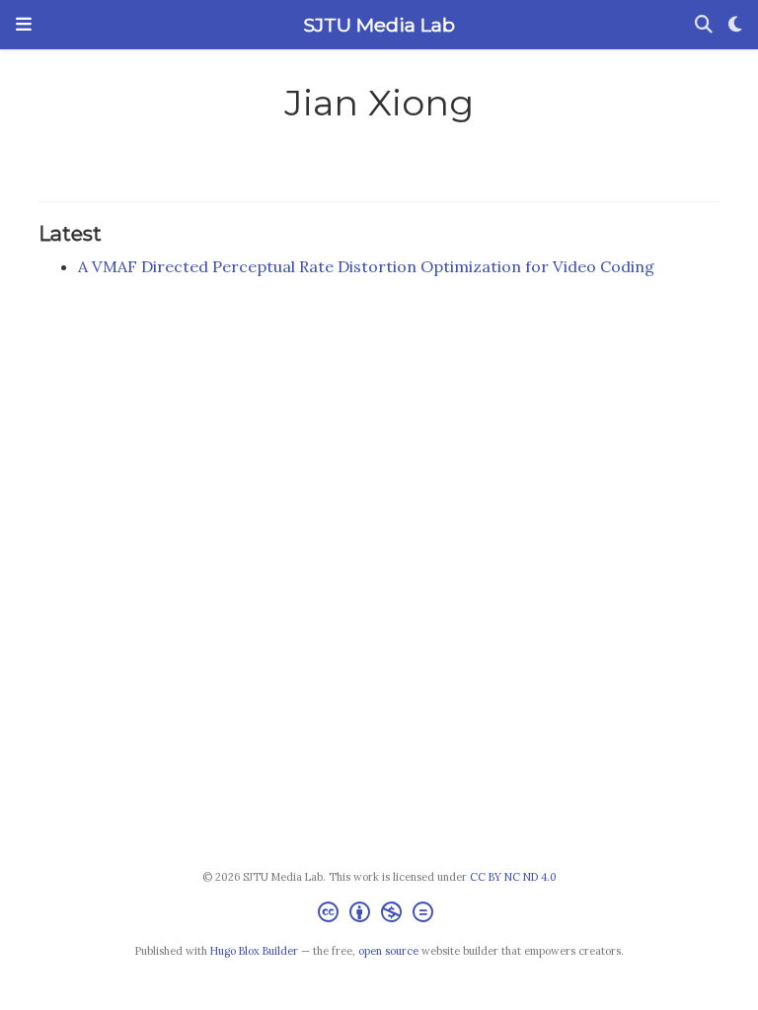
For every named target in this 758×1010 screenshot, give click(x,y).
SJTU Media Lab (379, 24)
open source (388, 951)
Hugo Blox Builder (254, 951)
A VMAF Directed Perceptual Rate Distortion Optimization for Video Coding (366, 266)
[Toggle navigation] (24, 24)
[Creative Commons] (379, 914)
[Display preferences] (735, 25)
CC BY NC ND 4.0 (513, 877)
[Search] (704, 25)
